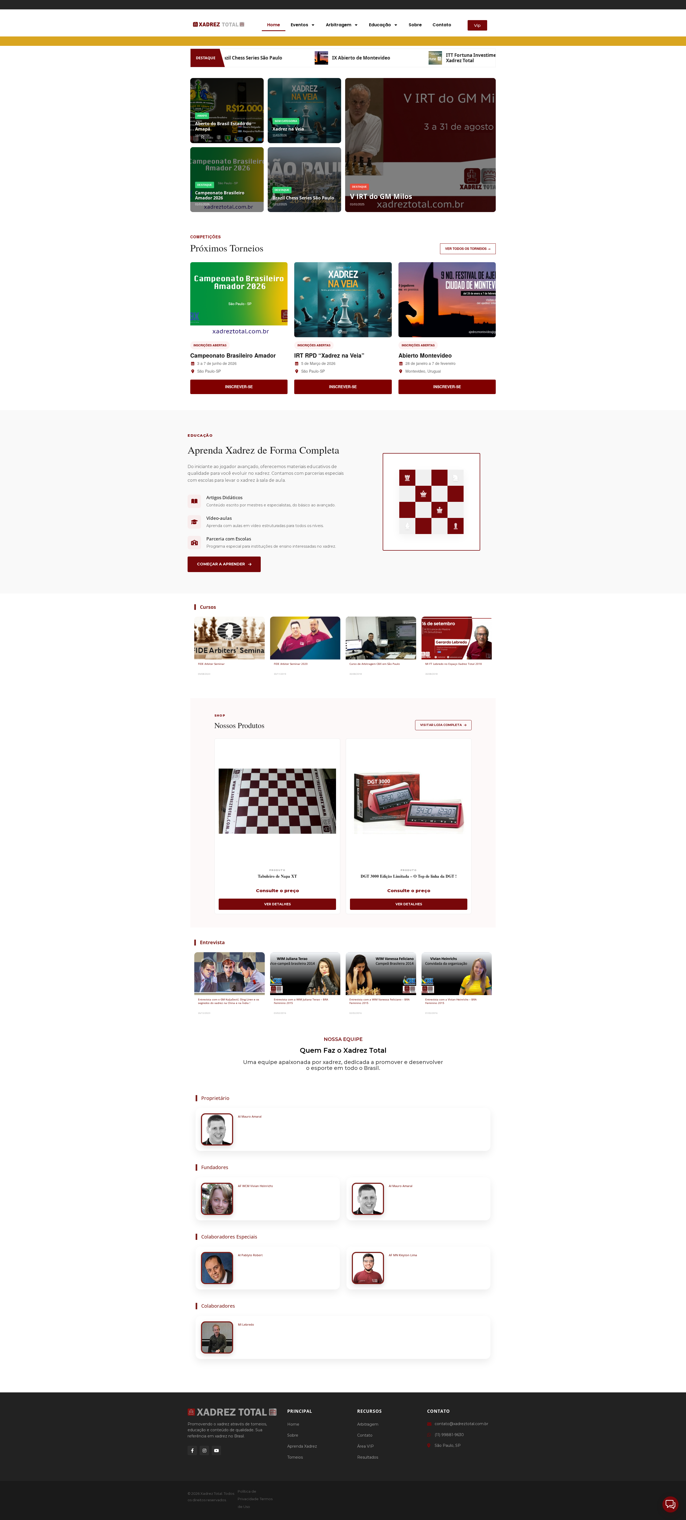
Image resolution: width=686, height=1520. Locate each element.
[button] (670, 1504)
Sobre (415, 25)
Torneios (295, 1457)
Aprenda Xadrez (302, 1446)
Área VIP (365, 1446)
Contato (442, 25)
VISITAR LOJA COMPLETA (441, 725)
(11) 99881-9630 (449, 1434)
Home (273, 25)
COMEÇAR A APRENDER (221, 564)
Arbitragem (338, 25)
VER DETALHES (277, 904)
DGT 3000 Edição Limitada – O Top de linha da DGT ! (409, 876)
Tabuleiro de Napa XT (277, 876)
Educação (380, 25)
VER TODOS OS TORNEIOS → (468, 248)
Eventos (299, 25)
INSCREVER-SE (239, 386)
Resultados (367, 1457)
